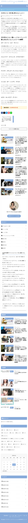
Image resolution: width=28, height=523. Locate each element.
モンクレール (5, 435)
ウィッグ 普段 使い (20, 298)
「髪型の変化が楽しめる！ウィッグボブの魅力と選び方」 (20, 391)
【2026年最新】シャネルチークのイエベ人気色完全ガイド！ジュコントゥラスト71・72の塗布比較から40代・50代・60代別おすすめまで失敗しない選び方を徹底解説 (21, 171)
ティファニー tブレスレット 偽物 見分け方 (20, 400)
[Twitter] (4, 113)
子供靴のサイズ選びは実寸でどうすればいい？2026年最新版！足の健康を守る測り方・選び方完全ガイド (21, 182)
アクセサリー (6, 226)
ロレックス (19, 432)
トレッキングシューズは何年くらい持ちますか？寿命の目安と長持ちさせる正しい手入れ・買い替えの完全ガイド (21, 150)
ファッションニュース (6, 16)
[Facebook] (2, 113)
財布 (4, 245)
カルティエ (24, 444)
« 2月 (3, 471)
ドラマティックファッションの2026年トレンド (14, 2)
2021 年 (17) (5, 499)
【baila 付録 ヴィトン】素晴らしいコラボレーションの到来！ (13, 438)
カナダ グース (16, 444)
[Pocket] (9, 113)
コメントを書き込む (14, 129)
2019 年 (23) (5, 506)
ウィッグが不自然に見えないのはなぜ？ (20, 382)
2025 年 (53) (5, 485)
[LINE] (11, 113)
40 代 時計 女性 (17, 408)
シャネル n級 (21, 260)
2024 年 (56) (5, 488)
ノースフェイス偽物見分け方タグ (8, 449)
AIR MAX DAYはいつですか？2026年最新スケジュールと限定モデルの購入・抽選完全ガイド (21, 160)
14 (14, 464)
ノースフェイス (5, 432)
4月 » (6, 471)
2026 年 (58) (5, 481)
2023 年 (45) (5, 492)
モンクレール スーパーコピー (13, 266)
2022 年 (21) (5, 496)
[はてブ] (6, 113)
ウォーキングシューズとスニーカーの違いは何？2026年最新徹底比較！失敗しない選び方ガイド (21, 191)
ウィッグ (5, 229)
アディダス (10, 441)
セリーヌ (18, 256)
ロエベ (10, 444)
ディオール (5, 444)
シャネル (12, 432)
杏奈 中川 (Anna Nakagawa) (12, 15)
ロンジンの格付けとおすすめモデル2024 (20, 373)
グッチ (24, 432)
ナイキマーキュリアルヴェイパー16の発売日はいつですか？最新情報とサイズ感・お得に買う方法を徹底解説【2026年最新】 (21, 140)
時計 (4, 238)
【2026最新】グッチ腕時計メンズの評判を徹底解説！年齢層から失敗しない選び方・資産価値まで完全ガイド (21, 339)
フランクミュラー (18, 441)
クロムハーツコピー (6, 276)
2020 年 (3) (5, 503)
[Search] (27, 6)
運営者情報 (6, 515)
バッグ (4, 232)
